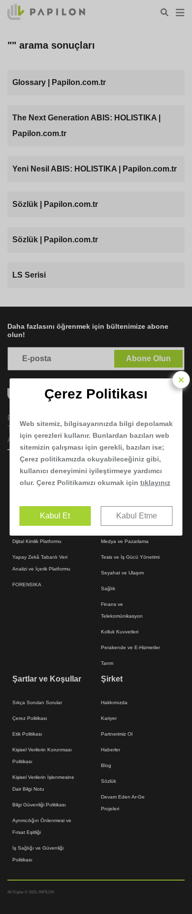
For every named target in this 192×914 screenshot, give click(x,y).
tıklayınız (155, 482)
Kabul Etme (136, 516)
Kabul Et (55, 516)
